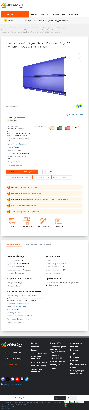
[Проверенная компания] (12, 385)
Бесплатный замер (32, 187)
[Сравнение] (79, 5)
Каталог (11, 14)
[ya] (8, 379)
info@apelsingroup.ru (12, 364)
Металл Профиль (19, 144)
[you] (17, 379)
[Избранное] (74, 5)
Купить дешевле (30, 171)
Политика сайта (6, 408)
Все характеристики (14, 165)
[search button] (87, 12)
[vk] (12, 379)
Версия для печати (76, 115)
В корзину (15, 171)
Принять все (59, 398)
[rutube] (22, 379)
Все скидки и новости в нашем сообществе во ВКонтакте (46, 199)
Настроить (82, 398)
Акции (34, 14)
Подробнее (23, 398)
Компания (73, 14)
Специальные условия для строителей (25, 211)
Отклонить (72, 398)
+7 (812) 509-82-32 (13, 352)
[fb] (3, 379)
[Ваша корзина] (84, 5)
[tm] (27, 379)
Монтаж (44, 14)
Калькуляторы (58, 14)
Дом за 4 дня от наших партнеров (23, 205)
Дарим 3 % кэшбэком (33, 193)
